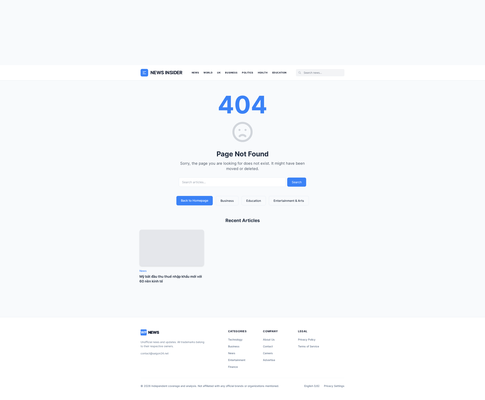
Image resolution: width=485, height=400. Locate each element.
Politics (247, 72)
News (195, 72)
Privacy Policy (306, 339)
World (208, 72)
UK (219, 72)
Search (297, 182)
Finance (233, 366)
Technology (235, 339)
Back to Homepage (194, 200)
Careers (268, 353)
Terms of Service (308, 346)
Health (263, 72)
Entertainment (236, 360)
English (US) (311, 386)
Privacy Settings (334, 386)
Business (231, 72)
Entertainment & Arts (289, 201)
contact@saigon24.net (155, 353)
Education (279, 72)
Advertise (269, 360)
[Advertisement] (242, 32)
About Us (269, 339)
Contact (268, 346)
